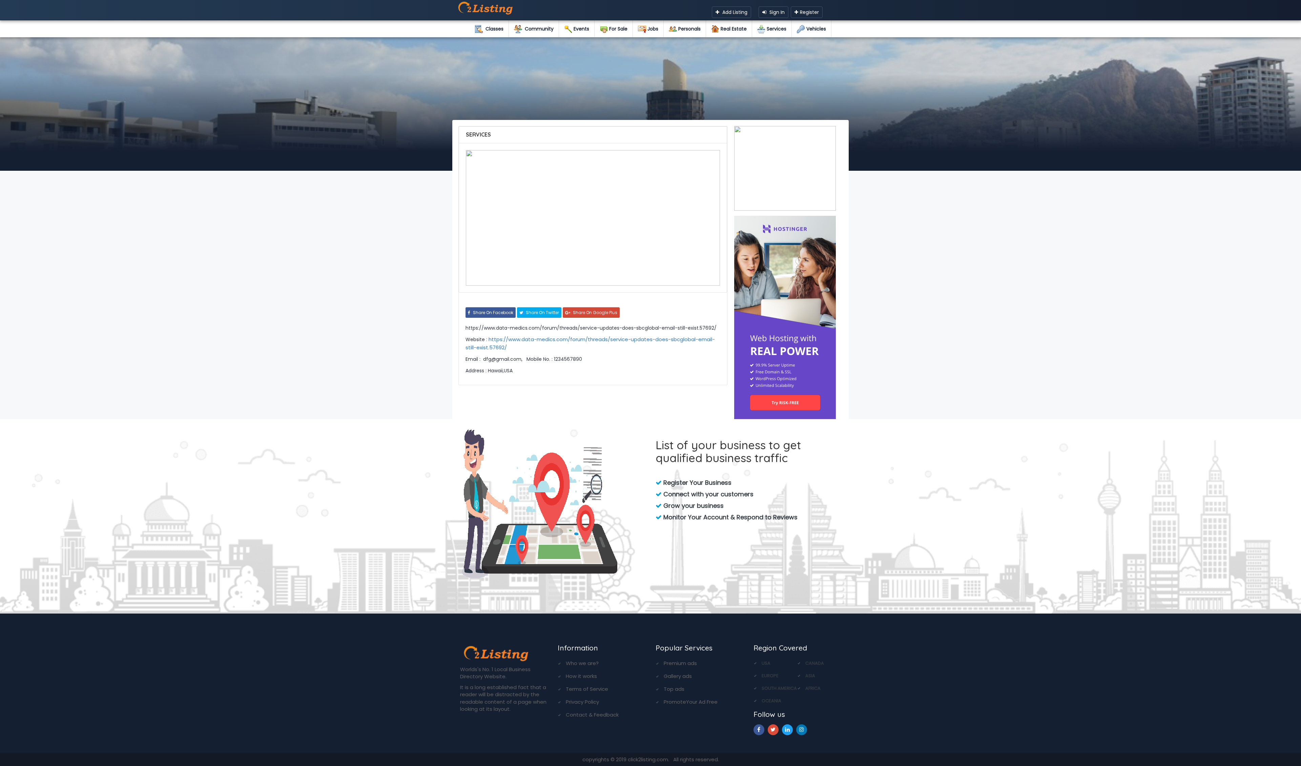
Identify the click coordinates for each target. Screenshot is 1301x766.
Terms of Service (587, 688)
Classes (493, 28)
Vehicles (815, 28)
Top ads (674, 688)
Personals (689, 28)
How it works (581, 676)
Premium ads (680, 663)
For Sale (617, 28)
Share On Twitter (542, 312)
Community (538, 28)
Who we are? (582, 663)
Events (580, 28)
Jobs (652, 28)
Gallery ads (678, 676)
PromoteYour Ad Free (691, 701)
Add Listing (734, 12)
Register (809, 12)
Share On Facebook (492, 312)
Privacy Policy (582, 701)
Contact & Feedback (592, 714)
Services (775, 28)
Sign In (776, 12)
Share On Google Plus (594, 312)
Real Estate (733, 28)
